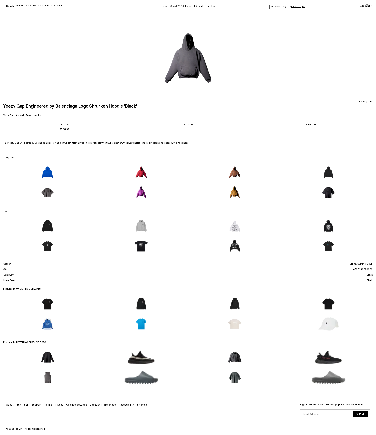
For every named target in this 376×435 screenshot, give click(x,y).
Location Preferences (103, 405)
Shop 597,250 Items (180, 6)
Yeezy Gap (8, 115)
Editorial (198, 6)
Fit (371, 102)
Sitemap (142, 405)
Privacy (59, 405)
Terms (48, 405)
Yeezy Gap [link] (8, 158)
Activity (363, 102)
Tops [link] (5, 211)
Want (369, 5)
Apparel (20, 115)
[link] (47, 172)
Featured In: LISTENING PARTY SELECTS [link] (24, 342)
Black (370, 280)
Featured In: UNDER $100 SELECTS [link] (22, 289)
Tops (28, 115)
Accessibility (126, 405)
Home (164, 6)
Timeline (210, 6)
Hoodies (37, 115)
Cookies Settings (76, 405)
